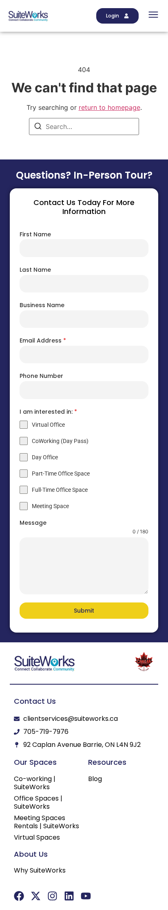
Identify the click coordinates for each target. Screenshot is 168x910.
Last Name (35, 270)
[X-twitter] (36, 896)
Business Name (42, 305)
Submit (84, 611)
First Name (35, 234)
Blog (95, 779)
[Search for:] (84, 126)
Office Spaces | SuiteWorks (38, 802)
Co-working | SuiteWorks (34, 783)
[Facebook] (19, 896)
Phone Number (41, 376)
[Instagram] (52, 896)
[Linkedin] (69, 896)
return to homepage (109, 107)
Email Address (43, 340)
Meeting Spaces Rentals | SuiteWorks (46, 822)
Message (33, 523)
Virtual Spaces (37, 838)
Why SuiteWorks (40, 870)
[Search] (38, 127)
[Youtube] (86, 896)
